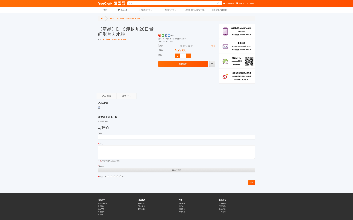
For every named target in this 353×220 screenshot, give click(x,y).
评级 (101, 176)
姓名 (101, 133)
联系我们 (141, 203)
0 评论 (212, 46)
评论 (101, 144)
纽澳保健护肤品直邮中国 (194, 10)
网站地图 (141, 209)
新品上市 (123, 10)
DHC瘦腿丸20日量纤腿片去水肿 (114, 39)
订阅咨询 (222, 211)
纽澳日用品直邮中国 (219, 10)
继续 (251, 182)
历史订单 (222, 206)
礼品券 (181, 206)
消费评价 (126, 96)
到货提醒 (183, 64)
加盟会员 (182, 209)
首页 (105, 10)
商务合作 (101, 211)
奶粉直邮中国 (170, 10)
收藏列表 (222, 209)
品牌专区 (182, 203)
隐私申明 (101, 209)
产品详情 (106, 96)
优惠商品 (182, 211)
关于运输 (101, 206)
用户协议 (101, 214)
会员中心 (222, 203)
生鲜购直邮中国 (145, 10)
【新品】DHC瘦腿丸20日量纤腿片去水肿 (124, 18)
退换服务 (141, 206)
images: (102, 166)
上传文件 (177, 170)
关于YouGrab (103, 203)
